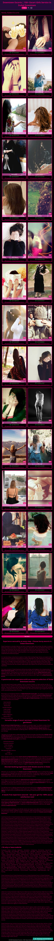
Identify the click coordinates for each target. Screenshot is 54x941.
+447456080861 (41, 52)
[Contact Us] (31, 8)
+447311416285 (15, 52)
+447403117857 (40, 93)
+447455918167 (15, 176)
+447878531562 (15, 93)
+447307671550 (15, 135)
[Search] (28, 8)
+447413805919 (41, 135)
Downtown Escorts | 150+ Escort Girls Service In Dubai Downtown (27, 4)
